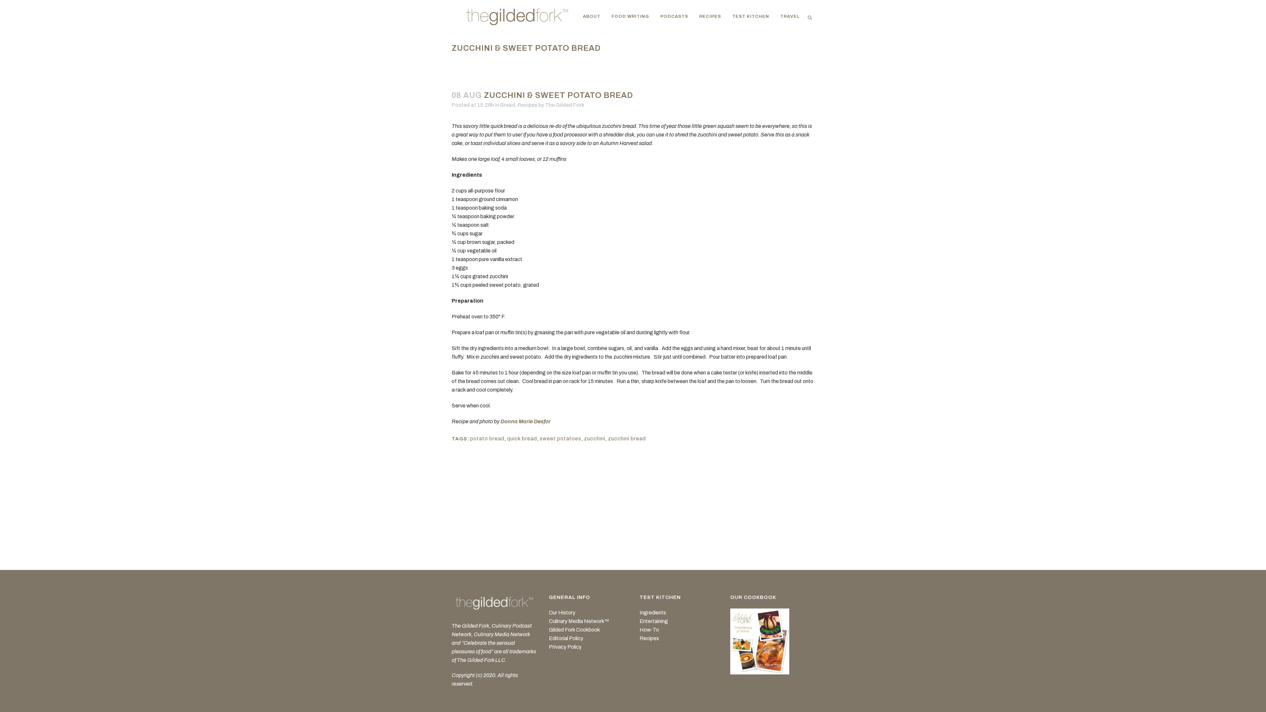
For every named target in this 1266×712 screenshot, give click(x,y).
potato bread (487, 438)
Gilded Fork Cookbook (574, 630)
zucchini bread (627, 438)
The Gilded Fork (564, 105)
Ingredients (653, 612)
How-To (649, 630)
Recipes (527, 105)
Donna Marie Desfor (525, 421)
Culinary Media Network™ (579, 621)
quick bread (522, 438)
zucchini (594, 438)
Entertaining (654, 621)
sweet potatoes (560, 438)
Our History (562, 612)
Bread (507, 105)
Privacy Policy (565, 647)
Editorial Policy (566, 638)
